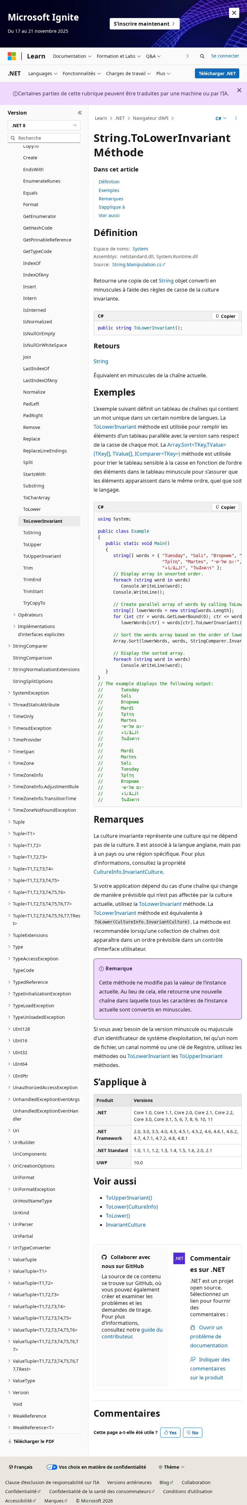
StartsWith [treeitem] (34, 474)
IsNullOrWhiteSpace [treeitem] (45, 345)
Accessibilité (18, 1501)
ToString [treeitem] (32, 532)
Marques (54, 1501)
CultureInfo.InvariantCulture (128, 871)
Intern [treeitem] (30, 298)
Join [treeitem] (27, 357)
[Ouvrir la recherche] (202, 56)
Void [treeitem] (17, 1404)
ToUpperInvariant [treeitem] (42, 556)
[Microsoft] (12, 56)
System (140, 249)
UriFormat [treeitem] (23, 1177)
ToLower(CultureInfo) (132, 1206)
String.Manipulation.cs (136, 264)
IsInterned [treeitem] (34, 310)
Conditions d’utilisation (188, 1491)
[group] (168, 659)
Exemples (109, 190)
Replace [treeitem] (31, 439)
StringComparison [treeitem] (32, 658)
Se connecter (225, 56)
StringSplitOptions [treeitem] (33, 681)
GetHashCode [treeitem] (37, 228)
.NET (120, 118)
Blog (164, 1482)
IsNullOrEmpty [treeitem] (39, 333)
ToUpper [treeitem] (32, 544)
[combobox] (44, 125)
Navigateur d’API (151, 118)
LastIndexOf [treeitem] (36, 368)
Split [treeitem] (28, 462)
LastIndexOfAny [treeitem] (40, 380)
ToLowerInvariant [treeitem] (42, 521)
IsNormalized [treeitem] (37, 322)
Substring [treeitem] (33, 486)
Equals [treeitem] (30, 193)
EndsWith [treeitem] (33, 169)
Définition (109, 182)
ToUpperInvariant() (129, 1197)
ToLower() (118, 1215)
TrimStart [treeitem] (33, 591)
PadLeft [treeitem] (31, 404)
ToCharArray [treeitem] (36, 497)
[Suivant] (187, 56)
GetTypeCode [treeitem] (37, 251)
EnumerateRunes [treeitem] (41, 181)
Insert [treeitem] (29, 287)
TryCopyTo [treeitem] (34, 603)
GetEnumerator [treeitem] (39, 216)
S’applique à (112, 207)
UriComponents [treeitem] (30, 1154)
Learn (101, 118)
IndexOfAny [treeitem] (36, 275)
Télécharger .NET (217, 73)
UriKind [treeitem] (21, 1213)
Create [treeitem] (30, 157)
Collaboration (196, 1482)
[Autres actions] (236, 118)
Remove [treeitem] (31, 427)
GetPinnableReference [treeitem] (47, 240)
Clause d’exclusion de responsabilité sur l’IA (52, 1482)
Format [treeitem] (30, 204)
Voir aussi (109, 215)
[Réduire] (80, 113)
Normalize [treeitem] (34, 392)
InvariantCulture (126, 1224)
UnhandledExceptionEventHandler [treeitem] (45, 1115)
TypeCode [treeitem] (23, 970)
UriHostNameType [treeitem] (32, 1201)
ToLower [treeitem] (32, 509)
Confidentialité (21, 1491)
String (166, 280)
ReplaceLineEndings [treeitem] (45, 451)
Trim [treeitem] (28, 568)
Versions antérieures (129, 1482)
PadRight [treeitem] (33, 415)
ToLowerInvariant (115, 426)
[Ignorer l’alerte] (234, 13)
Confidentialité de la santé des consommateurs (100, 1491)
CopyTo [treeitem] (31, 146)
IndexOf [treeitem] (32, 263)
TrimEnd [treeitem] (32, 579)
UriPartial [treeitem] (23, 1236)
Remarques (111, 199)
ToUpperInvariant (201, 1056)
